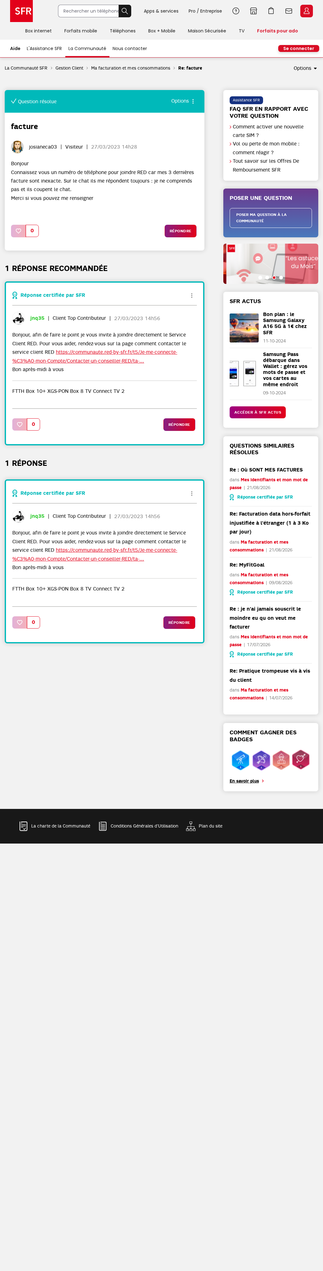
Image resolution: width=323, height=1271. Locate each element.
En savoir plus (244, 781)
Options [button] (302, 68)
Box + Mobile (161, 31)
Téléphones (123, 31)
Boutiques (253, 11)
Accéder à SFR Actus (257, 412)
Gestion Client (69, 68)
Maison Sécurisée (207, 31)
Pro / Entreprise (205, 11)
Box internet (38, 31)
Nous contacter (130, 48)
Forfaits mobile (80, 31)
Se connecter (298, 48)
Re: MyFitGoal (247, 565)
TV (241, 31)
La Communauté (87, 48)
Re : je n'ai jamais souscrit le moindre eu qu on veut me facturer (265, 618)
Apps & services (161, 11)
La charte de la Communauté (60, 825)
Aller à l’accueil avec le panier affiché (271, 11)
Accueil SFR (21, 11)
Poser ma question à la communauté (261, 217)
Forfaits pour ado (277, 31)
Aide (236, 11)
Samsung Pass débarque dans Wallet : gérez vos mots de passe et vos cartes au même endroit (285, 369)
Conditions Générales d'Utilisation (144, 825)
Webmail (289, 11)
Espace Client (307, 11)
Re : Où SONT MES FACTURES (266, 470)
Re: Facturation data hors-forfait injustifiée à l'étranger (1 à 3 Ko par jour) (270, 523)
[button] (18, 231)
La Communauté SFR (26, 68)
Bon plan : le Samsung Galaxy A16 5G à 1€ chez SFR (285, 323)
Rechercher (125, 11)
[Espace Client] (306, 11)
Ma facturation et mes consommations (130, 68)
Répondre (180, 231)
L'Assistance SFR (44, 48)
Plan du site (210, 825)
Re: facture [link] (190, 68)
